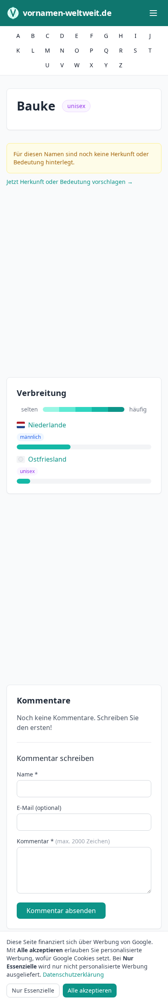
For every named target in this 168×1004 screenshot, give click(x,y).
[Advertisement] (84, 283)
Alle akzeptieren (90, 990)
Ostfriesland (47, 459)
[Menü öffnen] (153, 13)
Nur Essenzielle (33, 990)
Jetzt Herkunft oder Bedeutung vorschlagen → (70, 182)
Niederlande (47, 424)
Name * (27, 774)
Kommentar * (63, 841)
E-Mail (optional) (39, 808)
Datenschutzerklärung (73, 974)
